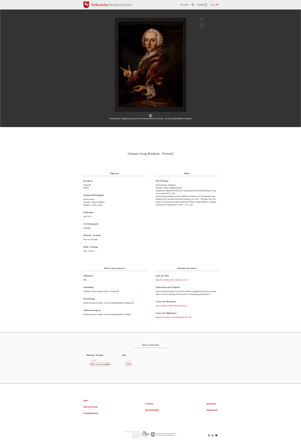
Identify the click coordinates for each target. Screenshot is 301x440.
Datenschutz (212, 410)
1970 (128, 364)
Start (85, 401)
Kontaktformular (90, 413)
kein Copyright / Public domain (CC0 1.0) (171, 306)
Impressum (211, 404)
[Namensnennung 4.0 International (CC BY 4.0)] (150, 115)
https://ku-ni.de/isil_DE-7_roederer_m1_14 (172, 280)
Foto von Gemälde (100, 364)
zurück (186, 5)
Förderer (149, 404)
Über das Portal (90, 407)
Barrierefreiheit (152, 410)
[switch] (201, 19)
